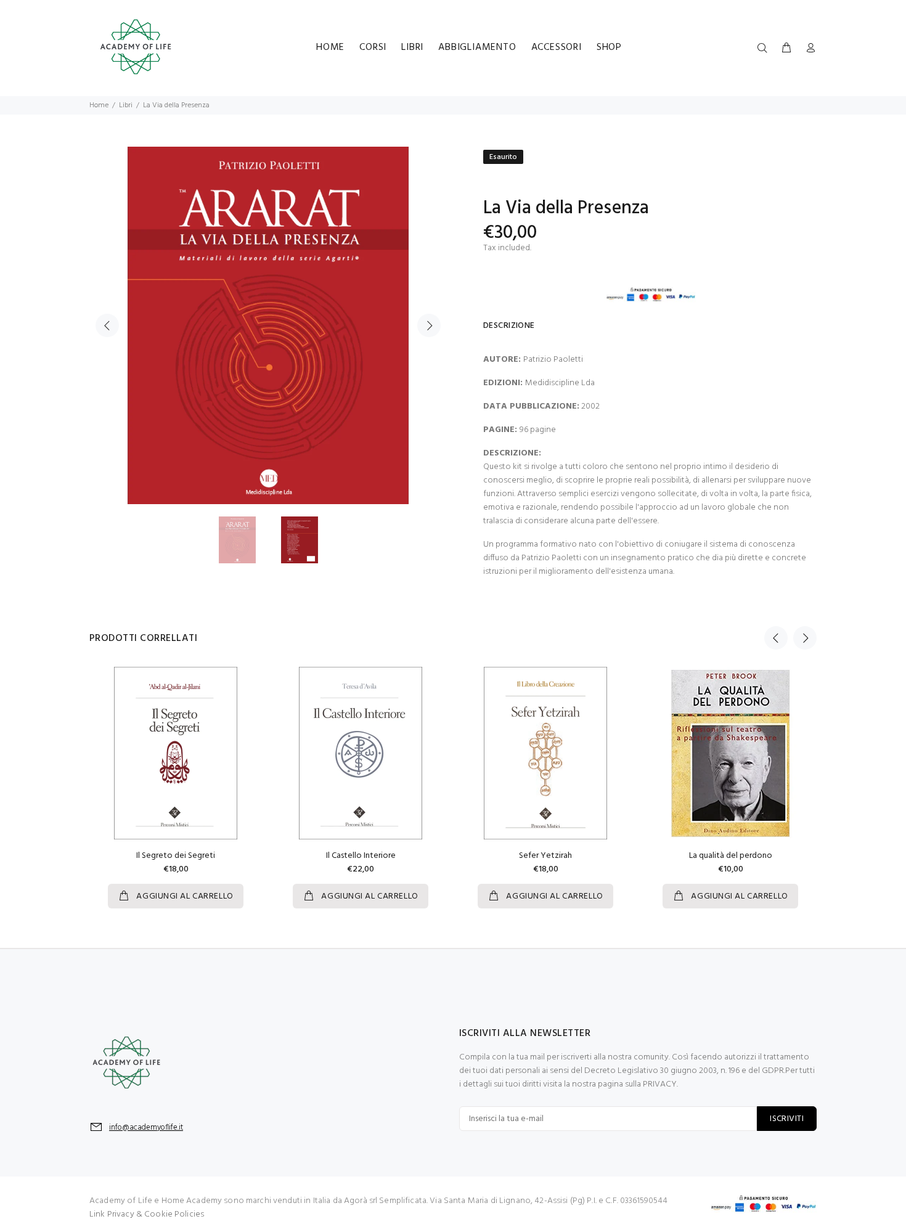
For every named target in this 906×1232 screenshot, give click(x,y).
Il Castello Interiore (361, 856)
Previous (107, 325)
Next (429, 325)
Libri (126, 105)
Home (98, 105)
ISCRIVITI (787, 1119)
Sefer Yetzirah (545, 856)
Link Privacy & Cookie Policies (146, 1214)
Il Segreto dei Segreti (175, 856)
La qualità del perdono (730, 856)
